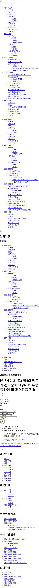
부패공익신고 (13, 29)
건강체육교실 (13, 85)
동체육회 (11, 44)
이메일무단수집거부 (7, 446)
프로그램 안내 (9, 72)
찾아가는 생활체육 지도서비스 (19, 75)
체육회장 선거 (13, 111)
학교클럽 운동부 (14, 51)
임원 (14, 19)
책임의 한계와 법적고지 (29, 444)
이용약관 (3, 444)
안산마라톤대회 (14, 60)
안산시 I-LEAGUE (15, 83)
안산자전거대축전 (15, 62)
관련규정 (11, 25)
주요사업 (11, 23)
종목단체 (11, 36)
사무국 (14, 21)
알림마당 (7, 100)
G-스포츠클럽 (13, 77)
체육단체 (7, 34)
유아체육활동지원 (15, 96)
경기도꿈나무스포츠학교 (17, 94)
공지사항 (11, 103)
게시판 (14, 40)
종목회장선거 (17, 42)
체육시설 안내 (13, 109)
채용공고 (11, 116)
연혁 (10, 14)
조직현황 (11, 16)
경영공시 (11, 27)
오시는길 (11, 32)
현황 (14, 38)
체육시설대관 (13, 64)
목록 (1, 409)
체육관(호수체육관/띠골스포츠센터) (25, 68)
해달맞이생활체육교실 (16, 90)
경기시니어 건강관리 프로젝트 (19, 98)
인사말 (10, 10)
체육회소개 (8, 8)
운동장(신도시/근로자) (20, 70)
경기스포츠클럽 (14, 88)
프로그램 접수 (9, 57)
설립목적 (11, 12)
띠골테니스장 (17, 66)
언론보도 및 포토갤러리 (17, 107)
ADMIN (18, 446)
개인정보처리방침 (13, 444)
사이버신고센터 (14, 113)
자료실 (10, 105)
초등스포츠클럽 (14, 92)
